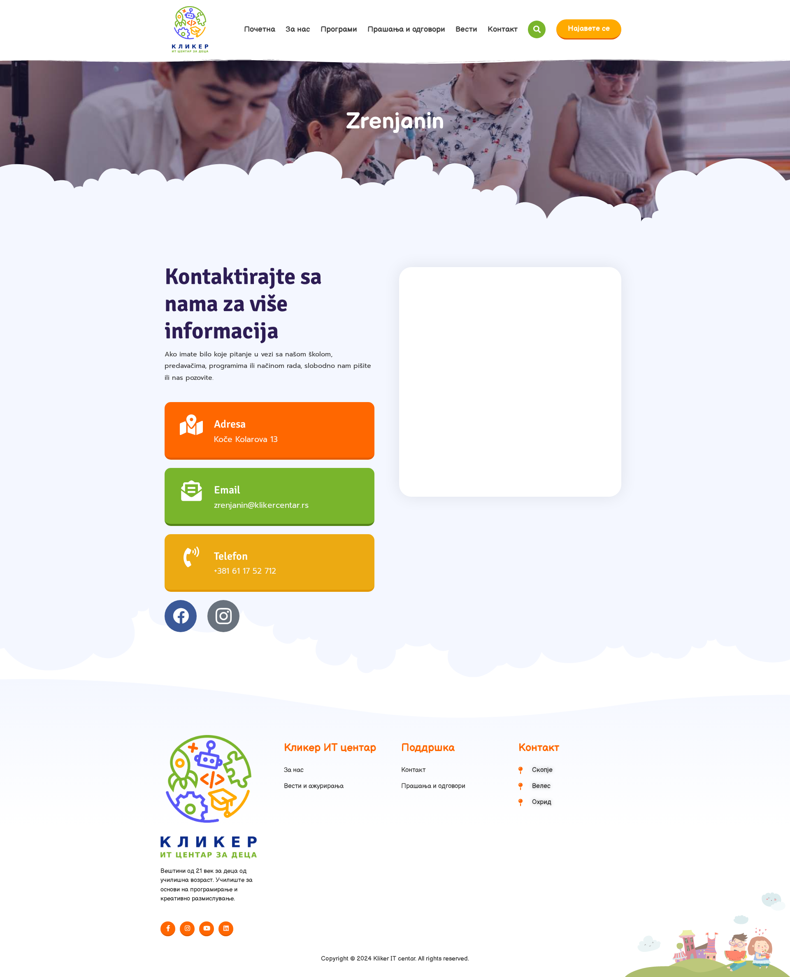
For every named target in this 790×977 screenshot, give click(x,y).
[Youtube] (206, 928)
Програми (339, 29)
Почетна (259, 29)
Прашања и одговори (406, 29)
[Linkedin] (225, 928)
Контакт (503, 29)
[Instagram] (187, 928)
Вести (466, 29)
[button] (537, 29)
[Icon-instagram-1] (223, 616)
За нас (298, 29)
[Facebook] (181, 616)
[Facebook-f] (167, 928)
